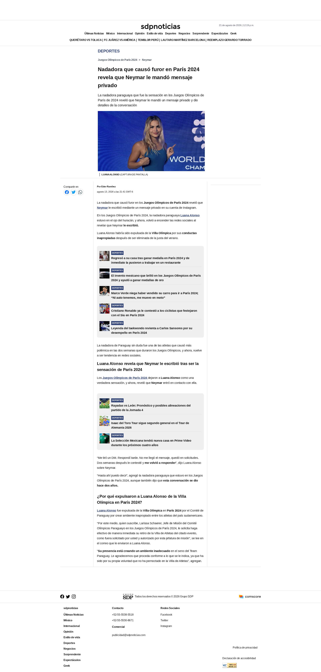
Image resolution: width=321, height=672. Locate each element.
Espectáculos (219, 33)
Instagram (166, 626)
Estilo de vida (155, 33)
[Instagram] (74, 597)
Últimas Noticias (94, 33)
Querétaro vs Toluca (86, 40)
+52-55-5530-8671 (123, 620)
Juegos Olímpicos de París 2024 (117, 59)
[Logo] (160, 27)
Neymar (147, 59)
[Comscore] (250, 596)
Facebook (166, 614)
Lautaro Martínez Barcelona (183, 40)
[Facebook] (67, 192)
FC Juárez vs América (119, 40)
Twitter (164, 620)
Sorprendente (200, 33)
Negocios (184, 33)
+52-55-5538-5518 (123, 614)
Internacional (125, 33)
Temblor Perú (148, 40)
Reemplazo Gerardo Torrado (229, 40)
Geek (233, 33)
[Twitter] (73, 192)
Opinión (139, 33)
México (110, 33)
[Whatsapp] (80, 192)
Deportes (170, 33)
